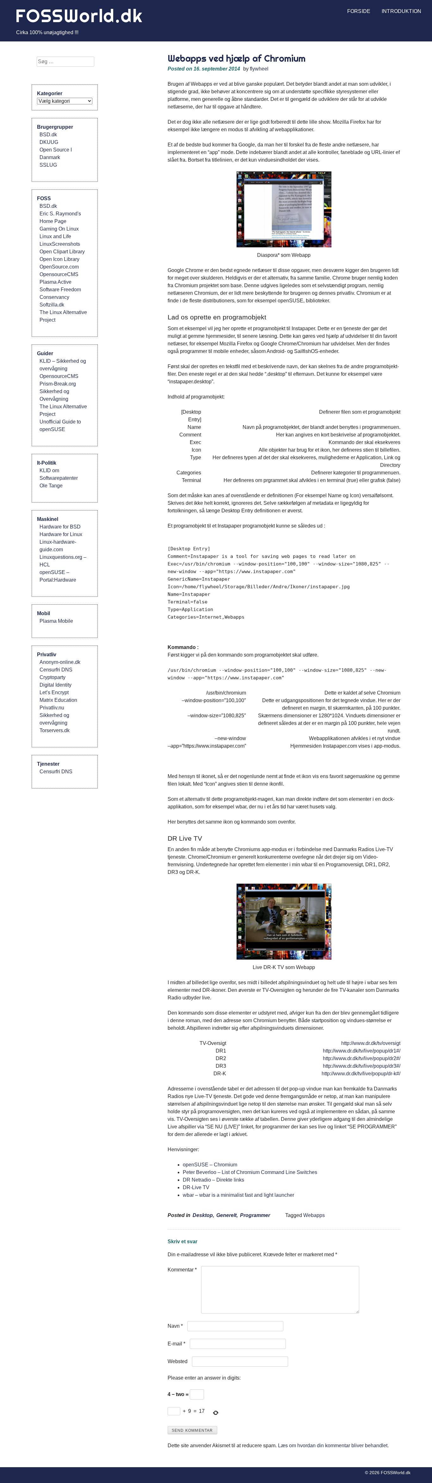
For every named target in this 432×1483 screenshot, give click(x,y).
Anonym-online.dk (60, 662)
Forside (358, 11)
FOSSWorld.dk (79, 16)
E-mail (176, 1343)
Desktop (203, 1215)
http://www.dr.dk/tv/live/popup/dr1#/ (361, 1051)
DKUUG (49, 142)
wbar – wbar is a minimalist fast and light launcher (238, 1195)
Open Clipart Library (62, 251)
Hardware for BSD (60, 526)
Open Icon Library (59, 259)
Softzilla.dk (52, 304)
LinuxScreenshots (60, 244)
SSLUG (48, 165)
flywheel (259, 68)
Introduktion (401, 11)
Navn (175, 1326)
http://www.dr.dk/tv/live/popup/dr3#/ (361, 1066)
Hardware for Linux (61, 534)
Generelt (226, 1215)
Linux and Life (55, 236)
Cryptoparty (52, 677)
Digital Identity (55, 685)
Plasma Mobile (56, 621)
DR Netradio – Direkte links (213, 1180)
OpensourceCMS (59, 274)
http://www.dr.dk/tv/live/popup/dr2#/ (361, 1058)
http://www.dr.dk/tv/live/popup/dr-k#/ (361, 1073)
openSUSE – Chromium (210, 1164)
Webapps (314, 1215)
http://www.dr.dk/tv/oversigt (370, 1043)
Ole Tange (51, 485)
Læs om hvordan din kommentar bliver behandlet (332, 1445)
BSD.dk (48, 134)
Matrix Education (58, 700)
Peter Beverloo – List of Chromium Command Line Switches (250, 1172)
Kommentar (182, 1269)
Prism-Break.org (58, 383)
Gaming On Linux (59, 229)
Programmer (255, 1215)
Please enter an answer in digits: (204, 1378)
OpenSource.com (59, 266)
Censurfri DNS (56, 669)
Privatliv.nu (52, 707)
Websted (178, 1361)
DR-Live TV (196, 1187)
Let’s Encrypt (54, 692)
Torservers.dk (55, 730)
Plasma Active (55, 282)
